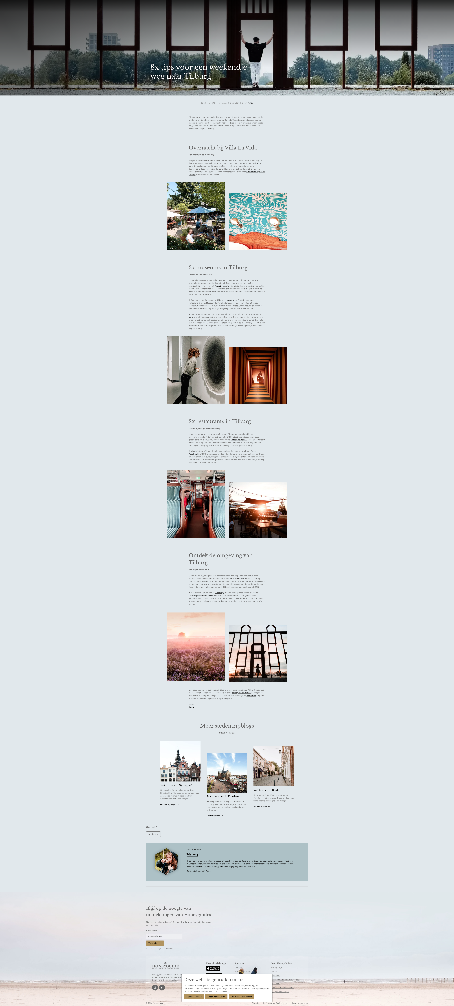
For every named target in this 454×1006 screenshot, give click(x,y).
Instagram (251, 695)
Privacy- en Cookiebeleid (277, 1003)
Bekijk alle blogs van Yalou (199, 871)
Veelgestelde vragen (280, 991)
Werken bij (275, 975)
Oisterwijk (219, 593)
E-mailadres (151, 930)
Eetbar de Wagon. (239, 440)
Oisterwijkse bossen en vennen (203, 595)
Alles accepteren (194, 997)
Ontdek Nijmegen (168, 804)
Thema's (238, 967)
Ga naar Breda (260, 806)
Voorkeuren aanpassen (241, 997)
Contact (274, 971)
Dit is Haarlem (213, 816)
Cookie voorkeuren (299, 1003)
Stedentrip (153, 834)
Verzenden (153, 943)
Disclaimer (257, 1003)
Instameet (275, 983)
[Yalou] (166, 861)
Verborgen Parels (242, 971)
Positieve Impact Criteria (282, 987)
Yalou (191, 707)
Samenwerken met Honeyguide (285, 979)
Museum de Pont (234, 300)
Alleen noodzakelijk (216, 997)
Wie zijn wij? (276, 967)
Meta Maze (194, 317)
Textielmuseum (222, 286)
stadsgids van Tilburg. (242, 693)
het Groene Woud (237, 578)
